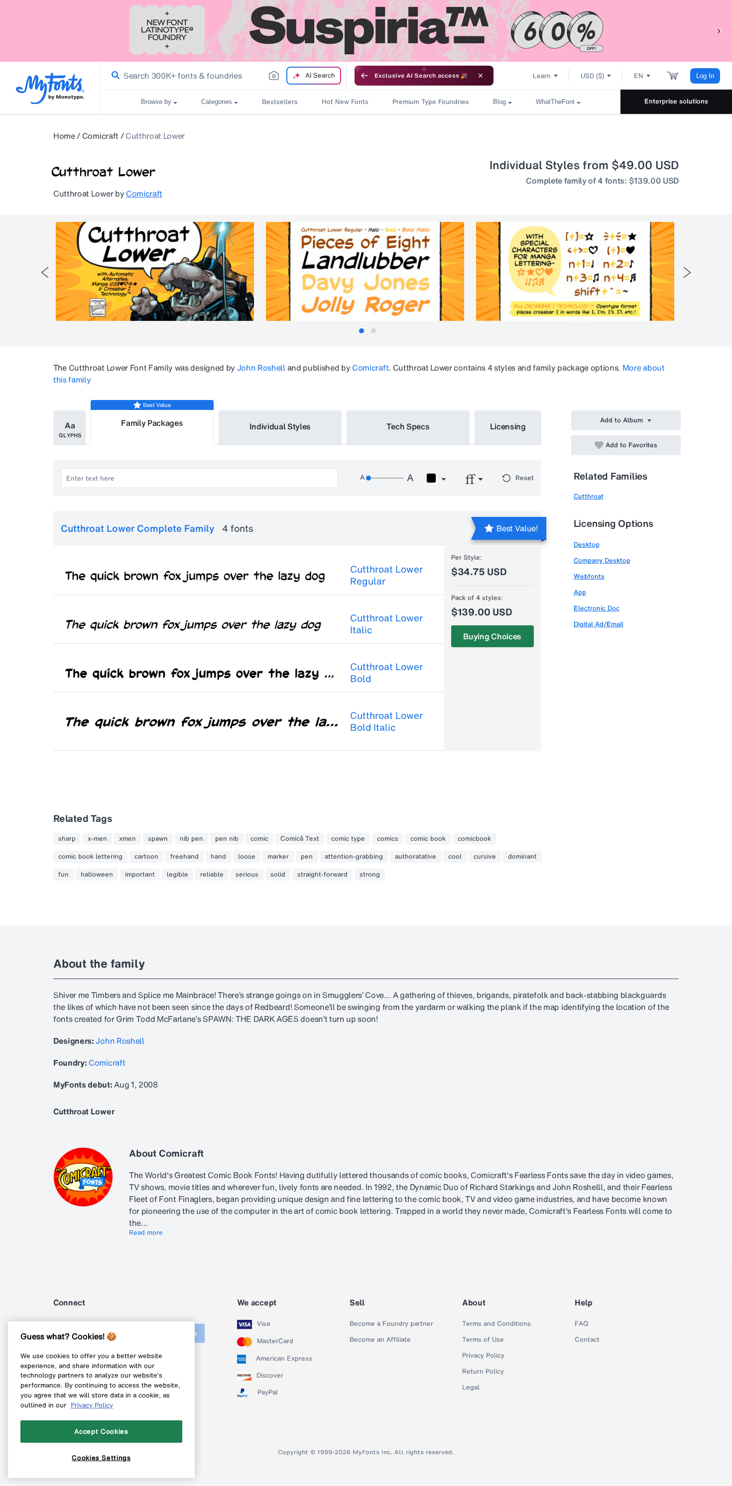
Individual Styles (280, 426)
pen (307, 857)
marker (278, 857)
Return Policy (483, 1372)
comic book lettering (90, 857)
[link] (113, 76)
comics (387, 839)
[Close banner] (481, 76)
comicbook (474, 839)
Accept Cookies (101, 1431)
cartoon (146, 857)
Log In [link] (705, 76)
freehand (184, 857)
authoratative (415, 857)
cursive (485, 857)
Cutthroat (589, 496)
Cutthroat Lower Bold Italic (386, 721)
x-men (97, 839)
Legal (471, 1387)
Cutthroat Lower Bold (386, 673)
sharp (67, 839)
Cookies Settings (101, 1458)
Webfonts (589, 576)
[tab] (361, 331)
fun (63, 875)
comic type (348, 839)
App (580, 592)
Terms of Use (483, 1340)
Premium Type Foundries (430, 101)
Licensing (508, 426)
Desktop (587, 544)
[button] (719, 30)
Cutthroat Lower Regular (386, 575)
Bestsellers (280, 101)
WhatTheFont (555, 101)
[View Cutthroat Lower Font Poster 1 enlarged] (155, 271)
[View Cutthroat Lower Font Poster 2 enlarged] (365, 271)
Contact (587, 1340)
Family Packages (152, 423)
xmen (127, 839)
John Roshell (261, 368)
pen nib (227, 839)
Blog (499, 101)
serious (247, 875)
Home (64, 136)
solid (277, 875)
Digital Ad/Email (598, 624)
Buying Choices (492, 636)
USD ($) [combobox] (592, 76)
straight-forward (322, 875)
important (140, 875)
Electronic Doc (596, 608)
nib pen (191, 839)
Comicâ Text (299, 839)
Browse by (156, 101)
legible (177, 875)
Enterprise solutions (676, 101)
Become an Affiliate (380, 1340)
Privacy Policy (483, 1356)
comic (259, 839)
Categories (216, 101)
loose (246, 857)
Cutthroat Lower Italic (386, 624)
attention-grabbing (354, 857)
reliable (212, 875)
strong (370, 875)
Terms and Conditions (496, 1324)
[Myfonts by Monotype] (50, 88)
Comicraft (100, 136)
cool (455, 857)
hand (218, 857)
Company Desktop (602, 560)
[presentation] (45, 272)
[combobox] (223, 76)
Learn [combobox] (542, 76)
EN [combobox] (638, 76)
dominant (522, 857)
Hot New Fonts (345, 101)
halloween (97, 875)
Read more (146, 1233)
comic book (428, 839)
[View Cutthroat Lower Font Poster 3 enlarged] (575, 271)
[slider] (385, 478)
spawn (158, 839)
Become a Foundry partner (391, 1324)
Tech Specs (408, 426)
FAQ (581, 1324)
